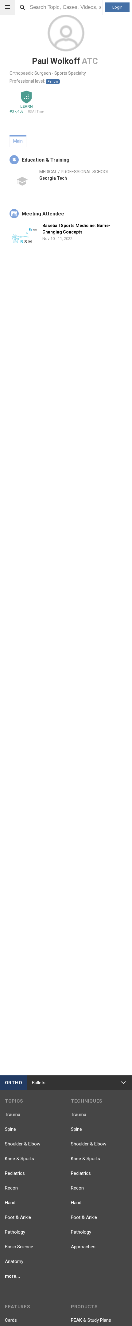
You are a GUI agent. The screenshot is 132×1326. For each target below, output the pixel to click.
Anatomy (14, 1261)
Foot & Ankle (18, 1217)
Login (117, 7)
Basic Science (19, 1246)
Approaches (83, 1246)
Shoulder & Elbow (22, 1144)
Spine (10, 1129)
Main (18, 141)
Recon (11, 1188)
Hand (10, 1202)
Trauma (12, 1114)
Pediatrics (15, 1173)
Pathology (15, 1232)
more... (12, 1276)
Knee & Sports (19, 1158)
